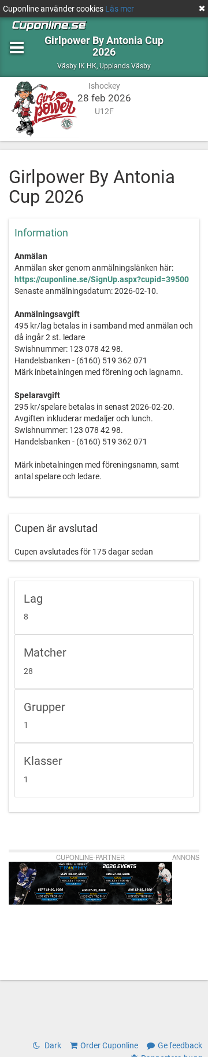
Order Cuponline (109, 1045)
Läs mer (119, 8)
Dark (52, 1045)
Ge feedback (180, 1045)
